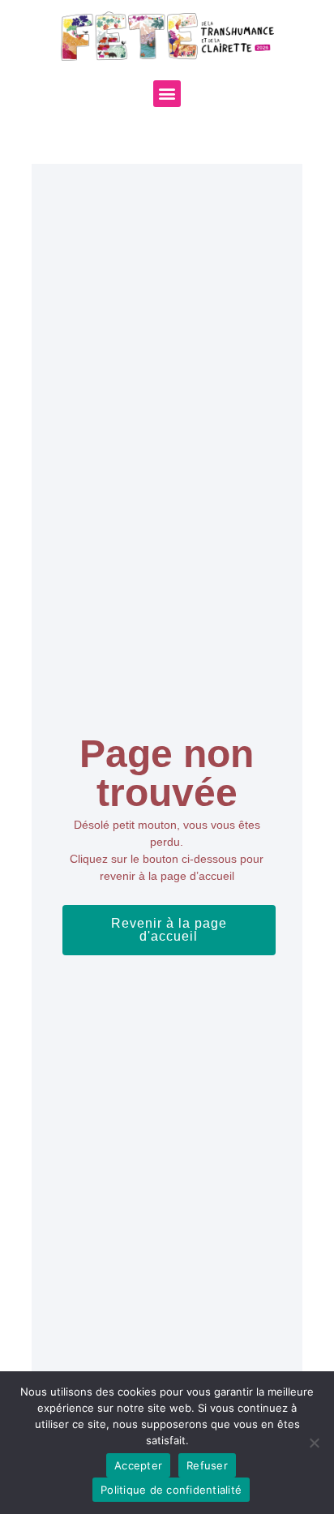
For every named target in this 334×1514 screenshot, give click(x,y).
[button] (167, 93)
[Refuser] (314, 1443)
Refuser (207, 1465)
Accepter (138, 1465)
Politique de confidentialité (171, 1489)
